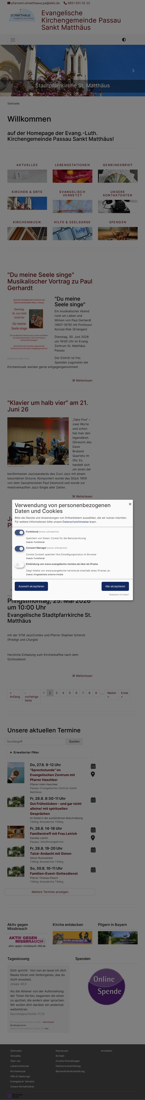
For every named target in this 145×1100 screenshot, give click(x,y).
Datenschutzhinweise (75, 521)
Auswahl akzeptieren (31, 586)
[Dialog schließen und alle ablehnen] (130, 502)
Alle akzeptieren (115, 586)
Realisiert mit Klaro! (119, 594)
